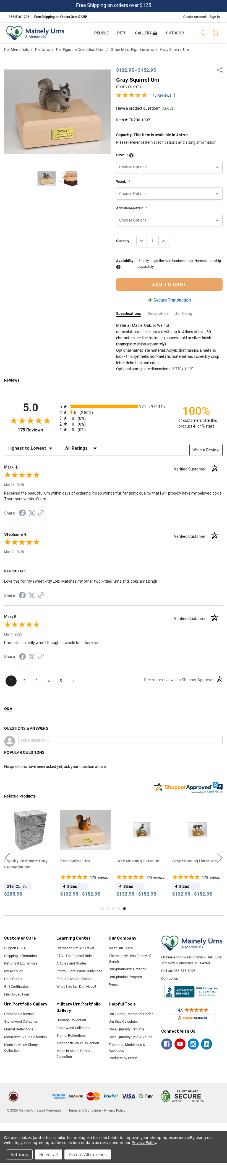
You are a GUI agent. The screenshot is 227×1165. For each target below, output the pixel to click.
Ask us (168, 108)
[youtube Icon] (180, 1044)
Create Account (194, 17)
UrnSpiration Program (125, 977)
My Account (13, 971)
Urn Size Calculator (123, 1021)
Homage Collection (19, 1014)
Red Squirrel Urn (25, 860)
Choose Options (35, 844)
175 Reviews (160, 95)
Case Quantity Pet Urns (127, 1029)
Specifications (128, 313)
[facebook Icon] (166, 1044)
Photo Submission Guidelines (79, 971)
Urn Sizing (183, 313)
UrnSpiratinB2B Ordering (127, 969)
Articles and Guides (71, 963)
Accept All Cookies (88, 1154)
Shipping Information (20, 956)
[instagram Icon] (193, 1044)
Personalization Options (74, 979)
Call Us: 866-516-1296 (178, 971)
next (219, 857)
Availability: (125, 261)
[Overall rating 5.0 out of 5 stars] (131, 97)
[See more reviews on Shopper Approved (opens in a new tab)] (41, 514)
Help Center (13, 979)
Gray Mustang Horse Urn (88, 860)
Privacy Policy (114, 1110)
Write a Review (206, 450)
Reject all (48, 1154)
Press (113, 985)
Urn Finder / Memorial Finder (131, 1014)
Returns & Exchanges (20, 963)
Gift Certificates (16, 986)
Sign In (215, 17)
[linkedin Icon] (206, 1044)
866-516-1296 (19, 17)
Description (158, 313)
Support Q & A (15, 948)
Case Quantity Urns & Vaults (130, 1037)
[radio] (113, 406)
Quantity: (123, 241)
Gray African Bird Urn (197, 860)
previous (7, 857)
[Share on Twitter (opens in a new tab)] (31, 513)
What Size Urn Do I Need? (76, 986)
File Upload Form (17, 994)
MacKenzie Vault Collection (25, 1037)
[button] (36, 1096)
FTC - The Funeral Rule (74, 956)
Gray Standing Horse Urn (144, 860)
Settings (19, 1154)
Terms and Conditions (85, 1110)
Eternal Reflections (18, 1029)
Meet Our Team (121, 948)
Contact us (169, 978)
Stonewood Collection (21, 1021)
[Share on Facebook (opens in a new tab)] (22, 514)
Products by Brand (123, 1058)
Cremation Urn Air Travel (75, 948)
